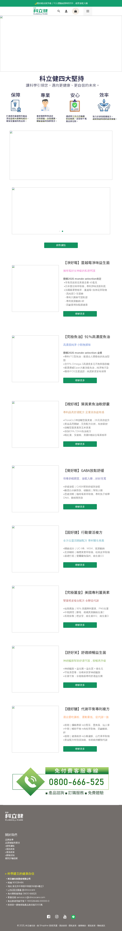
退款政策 (63, 925)
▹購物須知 (10, 855)
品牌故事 (9, 839)
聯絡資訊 (101, 925)
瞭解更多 (80, 313)
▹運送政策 (10, 852)
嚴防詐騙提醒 (11, 858)
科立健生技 (30, 925)
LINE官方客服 (14, 890)
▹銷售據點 (10, 846)
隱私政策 (72, 925)
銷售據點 (61, 245)
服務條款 (82, 925)
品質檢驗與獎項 (12, 842)
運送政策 (92, 925)
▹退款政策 (10, 849)
